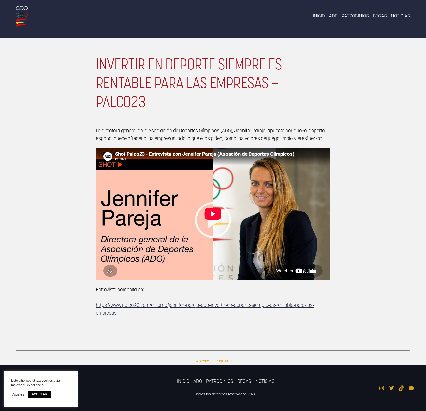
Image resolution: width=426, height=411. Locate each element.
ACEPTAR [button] (39, 394)
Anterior (202, 361)
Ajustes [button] (18, 394)
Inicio (319, 16)
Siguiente (224, 361)
